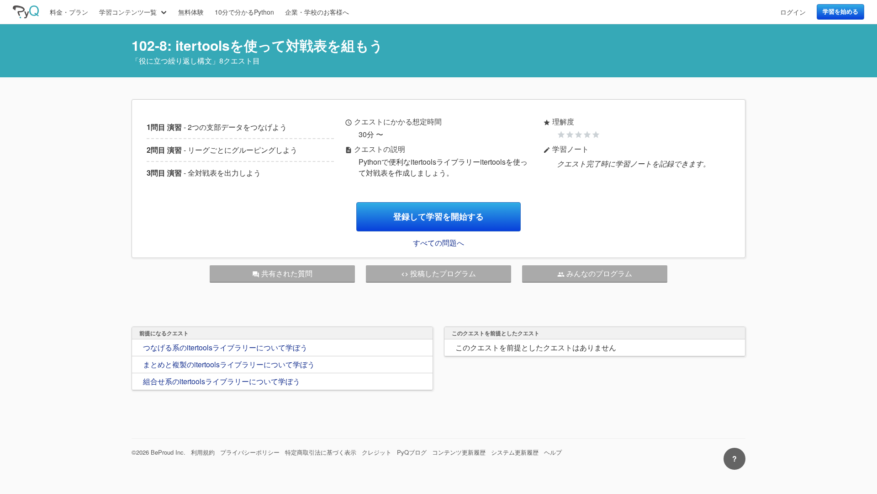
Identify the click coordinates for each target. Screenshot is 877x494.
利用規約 (203, 452)
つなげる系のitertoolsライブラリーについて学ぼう (225, 347)
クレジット (376, 452)
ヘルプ (553, 452)
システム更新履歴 (515, 452)
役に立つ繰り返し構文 (175, 60)
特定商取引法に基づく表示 (320, 452)
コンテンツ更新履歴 (459, 452)
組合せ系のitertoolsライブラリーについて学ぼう (221, 381)
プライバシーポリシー (250, 452)
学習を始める (840, 11)
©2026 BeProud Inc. (158, 452)
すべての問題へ (438, 242)
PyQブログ (412, 452)
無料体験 (191, 11)
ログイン (793, 11)
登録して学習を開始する (438, 216)
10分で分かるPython (244, 11)
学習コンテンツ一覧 (128, 11)
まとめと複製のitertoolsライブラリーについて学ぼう (229, 364)
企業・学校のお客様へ (317, 11)
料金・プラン (69, 11)
